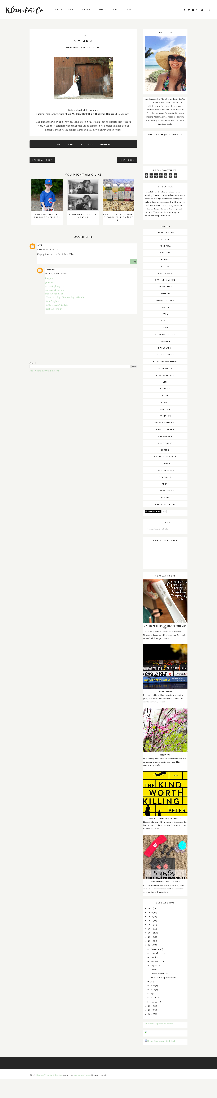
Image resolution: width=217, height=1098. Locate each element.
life (165, 382)
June (153, 985)
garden (165, 341)
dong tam (49, 278)
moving (165, 409)
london (165, 389)
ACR (39, 245)
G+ (81, 144)
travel (165, 497)
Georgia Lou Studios (82, 1075)
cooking (165, 293)
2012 (150, 945)
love (83, 35)
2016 (150, 928)
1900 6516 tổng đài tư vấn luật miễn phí (64, 297)
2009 (150, 1014)
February (155, 1001)
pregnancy (165, 436)
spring (165, 450)
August (154, 965)
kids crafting (165, 375)
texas (165, 484)
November (156, 953)
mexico (165, 402)
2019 (150, 916)
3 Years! (153, 969)
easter (165, 307)
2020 (150, 912)
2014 (150, 936)
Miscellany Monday (159, 973)
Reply (134, 261)
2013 (150, 940)
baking (165, 259)
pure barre (165, 443)
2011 (150, 1005)
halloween (165, 348)
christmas (165, 287)
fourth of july (165, 334)
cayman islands (165, 280)
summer (165, 463)
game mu (49, 282)
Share (71, 144)
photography (165, 429)
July (153, 981)
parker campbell (165, 423)
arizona (165, 253)
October (155, 957)
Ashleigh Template (55, 1075)
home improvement (165, 361)
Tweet (59, 144)
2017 (150, 924)
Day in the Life (165, 232)
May (153, 989)
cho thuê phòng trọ (54, 286)
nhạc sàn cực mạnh (54, 293)
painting (165, 416)
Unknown (50, 269)
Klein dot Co (41, 1075)
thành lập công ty (53, 308)
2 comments (105, 144)
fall (165, 314)
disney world (165, 300)
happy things (165, 355)
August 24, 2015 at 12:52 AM (56, 273)
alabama (165, 246)
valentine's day (165, 504)
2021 (150, 908)
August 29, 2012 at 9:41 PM (47, 249)
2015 (150, 932)
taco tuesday (165, 470)
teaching (165, 477)
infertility (165, 368)
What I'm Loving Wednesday (163, 977)
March (154, 997)
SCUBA (165, 239)
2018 (150, 920)
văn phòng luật (52, 301)
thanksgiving (165, 491)
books (165, 266)
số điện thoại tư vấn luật (56, 304)
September (156, 961)
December (155, 949)
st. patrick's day (165, 457)
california (165, 273)
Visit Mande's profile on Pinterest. (160, 1023)
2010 (150, 1009)
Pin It (90, 144)
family (165, 321)
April (153, 993)
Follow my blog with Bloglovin (44, 370)
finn (165, 327)
